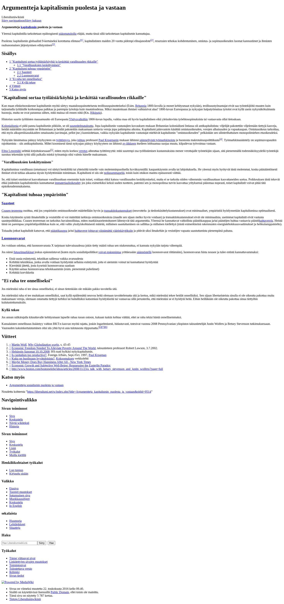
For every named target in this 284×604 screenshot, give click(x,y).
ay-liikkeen (129, 143)
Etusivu (14, 488)
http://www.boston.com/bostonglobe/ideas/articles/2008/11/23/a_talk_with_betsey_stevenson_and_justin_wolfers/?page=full (87, 369)
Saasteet (8, 203)
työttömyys (63, 140)
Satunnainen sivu (19, 495)
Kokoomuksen (65, 358)
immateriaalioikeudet (67, 182)
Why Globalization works (43, 344)
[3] (53, 44)
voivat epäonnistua (109, 252)
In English (15, 505)
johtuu (81, 140)
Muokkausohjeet (19, 498)
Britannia (140, 105)
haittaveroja (266, 220)
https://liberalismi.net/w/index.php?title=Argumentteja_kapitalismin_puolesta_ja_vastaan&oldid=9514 (89, 391)
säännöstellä (144, 252)
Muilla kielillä (17, 455)
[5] (51, 149)
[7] (102, 327)
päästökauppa (59, 230)
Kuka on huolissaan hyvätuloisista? (33, 358)
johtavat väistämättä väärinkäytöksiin (110, 230)
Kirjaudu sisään (18, 473)
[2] (152, 40)
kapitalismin (29, 27)
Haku (6, 535)
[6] (100, 327)
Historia (14, 426)
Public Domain (60, 592)
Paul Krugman (97, 355)
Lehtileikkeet (17, 524)
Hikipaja (95, 112)
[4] (220, 139)
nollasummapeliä (114, 172)
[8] (105, 327)
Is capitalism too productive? (29, 355)
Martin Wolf (19, 344)
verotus (83, 151)
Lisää (12, 448)
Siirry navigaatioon (13, 20)
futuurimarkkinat (24, 252)
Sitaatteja (14, 527)
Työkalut (14, 451)
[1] (81, 40)
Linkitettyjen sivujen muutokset (28, 561)
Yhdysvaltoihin (78, 119)
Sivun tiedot (16, 575)
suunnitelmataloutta (81, 125)
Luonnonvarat (13, 238)
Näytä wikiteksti (19, 423)
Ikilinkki (14, 572)
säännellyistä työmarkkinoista (157, 140)
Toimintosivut (17, 565)
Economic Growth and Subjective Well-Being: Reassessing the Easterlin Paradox (61, 365)
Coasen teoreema (12, 210)
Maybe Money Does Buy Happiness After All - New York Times (51, 362)
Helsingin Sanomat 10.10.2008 (30, 351)
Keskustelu (16, 419)
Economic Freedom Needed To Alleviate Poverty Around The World (54, 348)
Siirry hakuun (33, 20)
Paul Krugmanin (109, 140)
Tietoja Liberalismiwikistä (25, 599)
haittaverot (81, 230)
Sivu (12, 416)
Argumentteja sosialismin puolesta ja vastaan (36, 385)
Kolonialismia (10, 125)
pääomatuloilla (68, 33)
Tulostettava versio (20, 568)
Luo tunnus (16, 470)
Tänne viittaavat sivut (22, 558)
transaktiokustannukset (118, 210)
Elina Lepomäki (11, 151)
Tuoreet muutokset (20, 492)
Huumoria (15, 520)
